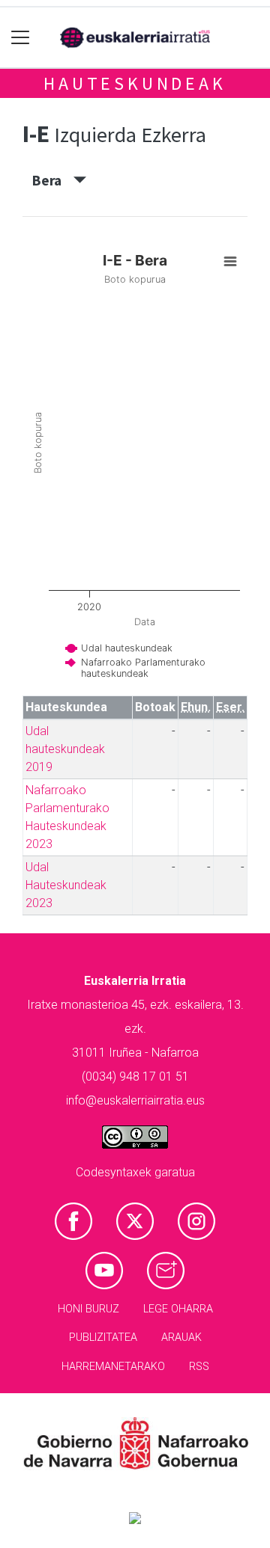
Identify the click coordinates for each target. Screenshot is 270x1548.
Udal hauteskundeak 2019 (65, 749)
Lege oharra (178, 1309)
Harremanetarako (113, 1366)
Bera (53, 180)
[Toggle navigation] (20, 38)
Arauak (181, 1337)
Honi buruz (88, 1309)
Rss (199, 1366)
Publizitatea (103, 1337)
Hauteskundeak (135, 83)
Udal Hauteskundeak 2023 (66, 885)
